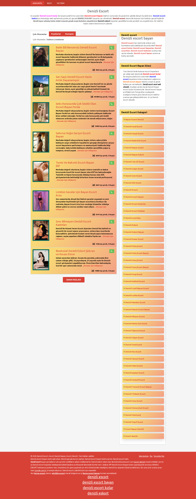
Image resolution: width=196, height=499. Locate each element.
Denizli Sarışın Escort (134, 359)
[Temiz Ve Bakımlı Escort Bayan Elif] (41, 181)
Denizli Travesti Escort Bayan (138, 387)
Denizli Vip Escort (133, 415)
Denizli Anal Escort (133, 127)
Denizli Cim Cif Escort (134, 162)
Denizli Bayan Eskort (134, 155)
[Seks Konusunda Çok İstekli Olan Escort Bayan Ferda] (41, 122)
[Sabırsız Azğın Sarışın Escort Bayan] (41, 152)
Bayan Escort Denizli (134, 119)
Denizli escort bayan (134, 197)
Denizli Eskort (131, 225)
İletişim (60, 3)
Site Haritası (144, 456)
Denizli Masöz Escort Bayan (137, 309)
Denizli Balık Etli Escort (135, 141)
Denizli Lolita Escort (134, 295)
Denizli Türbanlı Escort (135, 394)
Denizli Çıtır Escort (133, 176)
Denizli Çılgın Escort (134, 169)
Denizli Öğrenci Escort (135, 331)
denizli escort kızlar (98, 488)
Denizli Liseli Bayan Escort (137, 288)
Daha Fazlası (73, 280)
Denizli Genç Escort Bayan (137, 267)
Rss (151, 456)
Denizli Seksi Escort (134, 366)
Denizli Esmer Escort (134, 239)
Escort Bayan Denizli (134, 429)
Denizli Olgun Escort (134, 338)
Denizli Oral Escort (133, 345)
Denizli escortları (133, 218)
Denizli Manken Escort (135, 302)
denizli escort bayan (98, 482)
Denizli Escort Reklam (135, 211)
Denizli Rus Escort (133, 352)
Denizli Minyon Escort (135, 316)
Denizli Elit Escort (133, 183)
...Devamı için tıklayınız (102, 92)
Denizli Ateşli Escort (134, 134)
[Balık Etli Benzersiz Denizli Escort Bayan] (41, 66)
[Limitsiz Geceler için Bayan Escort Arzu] (41, 211)
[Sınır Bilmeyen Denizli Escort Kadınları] (41, 240)
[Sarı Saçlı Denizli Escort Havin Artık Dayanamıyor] (41, 95)
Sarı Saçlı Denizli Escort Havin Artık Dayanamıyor (74, 78)
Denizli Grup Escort (133, 274)
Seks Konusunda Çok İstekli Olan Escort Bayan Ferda (76, 105)
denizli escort (98, 477)
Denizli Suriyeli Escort (135, 380)
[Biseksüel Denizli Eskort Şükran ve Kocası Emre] (41, 270)
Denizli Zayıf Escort (134, 422)
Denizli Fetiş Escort (134, 246)
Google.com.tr (40, 470)
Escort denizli (131, 436)
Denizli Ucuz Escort (133, 401)
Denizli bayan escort (134, 148)
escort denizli (139, 462)
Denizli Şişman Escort (134, 373)
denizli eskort (98, 493)
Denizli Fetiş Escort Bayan (137, 253)
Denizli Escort (131, 190)
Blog (49, 3)
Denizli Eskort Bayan (134, 232)
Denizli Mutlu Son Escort (136, 324)
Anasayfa (37, 3)
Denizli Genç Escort (134, 260)
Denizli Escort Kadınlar (135, 204)
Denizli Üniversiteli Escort (137, 408)
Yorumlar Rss (159, 456)
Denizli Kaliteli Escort (135, 281)
